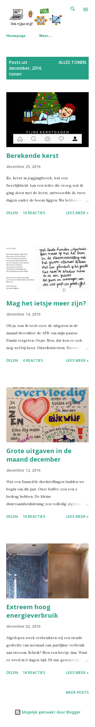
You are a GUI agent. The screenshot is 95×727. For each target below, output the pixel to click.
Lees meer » (77, 212)
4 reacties (33, 360)
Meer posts (77, 692)
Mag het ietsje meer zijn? (46, 303)
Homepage (16, 36)
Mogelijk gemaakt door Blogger (50, 712)
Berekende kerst (32, 155)
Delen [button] (12, 212)
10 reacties (34, 212)
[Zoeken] (73, 9)
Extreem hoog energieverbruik (32, 611)
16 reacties (34, 672)
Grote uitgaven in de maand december (39, 454)
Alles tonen (72, 62)
